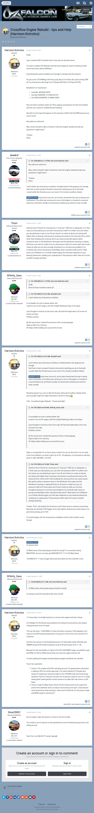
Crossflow (43, 37)
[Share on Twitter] (3, 797)
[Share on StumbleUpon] (26, 797)
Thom (14, 223)
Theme (41, 804)
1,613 (15, 736)
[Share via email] (30, 797)
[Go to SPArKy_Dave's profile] (14, 288)
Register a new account (27, 774)
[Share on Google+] (11, 797)
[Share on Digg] (15, 797)
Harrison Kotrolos (19, 37)
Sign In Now (67, 774)
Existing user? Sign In (70, 10)
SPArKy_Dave (75, 215)
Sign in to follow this (11, 26)
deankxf (77, 147)
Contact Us (51, 804)
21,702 (15, 183)
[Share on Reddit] (22, 797)
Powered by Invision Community (47, 809)
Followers (82, 27)
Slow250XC (67, 704)
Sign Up (86, 9)
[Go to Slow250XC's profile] (14, 725)
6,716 (15, 251)
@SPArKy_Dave (32, 198)
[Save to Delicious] (18, 797)
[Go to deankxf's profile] (14, 170)
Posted (33, 50)
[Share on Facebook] (7, 797)
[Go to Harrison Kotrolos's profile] (5, 31)
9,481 (15, 299)
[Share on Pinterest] (34, 797)
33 (15, 74)
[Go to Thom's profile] (14, 238)
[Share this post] (89, 50)
